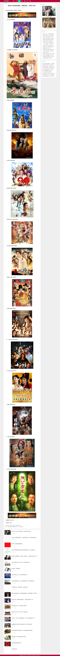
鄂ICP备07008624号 (29, 655)
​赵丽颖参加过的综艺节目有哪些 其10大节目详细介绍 (22, 624)
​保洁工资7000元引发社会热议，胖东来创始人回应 (14, 525)
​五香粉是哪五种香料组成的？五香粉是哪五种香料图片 (22, 630)
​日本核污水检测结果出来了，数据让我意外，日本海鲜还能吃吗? (24, 537)
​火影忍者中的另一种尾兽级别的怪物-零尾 (48, 46)
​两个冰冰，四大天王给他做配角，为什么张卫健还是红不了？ (23, 618)
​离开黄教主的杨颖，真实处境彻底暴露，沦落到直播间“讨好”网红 (24, 593)
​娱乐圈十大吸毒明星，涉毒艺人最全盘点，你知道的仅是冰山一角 (24, 556)
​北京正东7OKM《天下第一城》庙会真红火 (20, 611)
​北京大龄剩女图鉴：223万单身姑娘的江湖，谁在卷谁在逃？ (23, 580)
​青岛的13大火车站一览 (46, 52)
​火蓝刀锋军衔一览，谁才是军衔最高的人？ (20, 574)
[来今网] (6, 1)
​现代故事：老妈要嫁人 (16, 568)
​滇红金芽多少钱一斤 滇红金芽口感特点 (19, 605)
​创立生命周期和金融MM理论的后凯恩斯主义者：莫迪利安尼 (23, 549)
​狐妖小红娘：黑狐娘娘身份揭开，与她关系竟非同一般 (22, 599)
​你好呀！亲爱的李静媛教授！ (17, 543)
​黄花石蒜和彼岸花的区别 (16, 642)
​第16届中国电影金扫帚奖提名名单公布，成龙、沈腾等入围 (15, 526)
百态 (6, 2)
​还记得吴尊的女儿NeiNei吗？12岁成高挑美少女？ (21, 562)
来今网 (4, 2)
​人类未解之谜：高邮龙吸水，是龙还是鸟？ (20, 587)
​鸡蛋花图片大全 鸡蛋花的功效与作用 (19, 636)
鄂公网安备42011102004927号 (23, 655)
